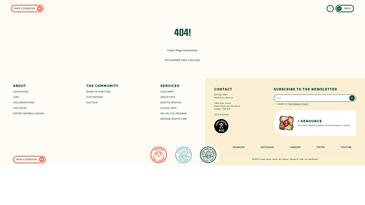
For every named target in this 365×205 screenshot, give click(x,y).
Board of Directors (98, 92)
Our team (92, 102)
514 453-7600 (220, 95)
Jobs (16, 97)
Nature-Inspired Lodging (28, 113)
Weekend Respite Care (173, 119)
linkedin (295, 147)
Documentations (23, 102)
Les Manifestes (311, 159)
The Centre (20, 108)
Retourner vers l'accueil (182, 60)
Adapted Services (171, 102)
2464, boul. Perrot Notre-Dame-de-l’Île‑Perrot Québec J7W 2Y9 (227, 106)
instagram (267, 147)
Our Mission (20, 92)
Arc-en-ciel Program (173, 113)
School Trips (168, 108)
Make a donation (24, 8)
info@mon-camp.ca (223, 98)
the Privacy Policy (298, 104)
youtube (346, 147)
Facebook (239, 147)
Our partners (94, 97)
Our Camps (167, 92)
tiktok (320, 147)
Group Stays (167, 97)
